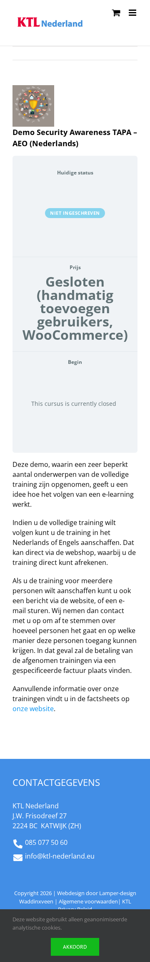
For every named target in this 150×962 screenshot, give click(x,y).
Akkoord (75, 946)
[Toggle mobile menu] (133, 12)
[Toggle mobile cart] (116, 12)
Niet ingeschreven (75, 213)
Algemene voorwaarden (88, 901)
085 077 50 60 (46, 842)
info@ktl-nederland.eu (60, 856)
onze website (33, 708)
